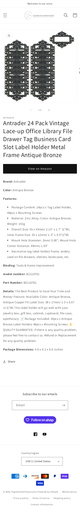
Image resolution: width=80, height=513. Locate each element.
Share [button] (11, 361)
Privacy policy (21, 498)
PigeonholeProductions (24, 491)
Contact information (42, 504)
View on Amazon (40, 169)
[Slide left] (30, 110)
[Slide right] (49, 110)
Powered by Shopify (47, 491)
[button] (5, 15)
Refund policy (69, 491)
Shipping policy (62, 498)
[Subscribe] (63, 405)
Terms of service (41, 498)
